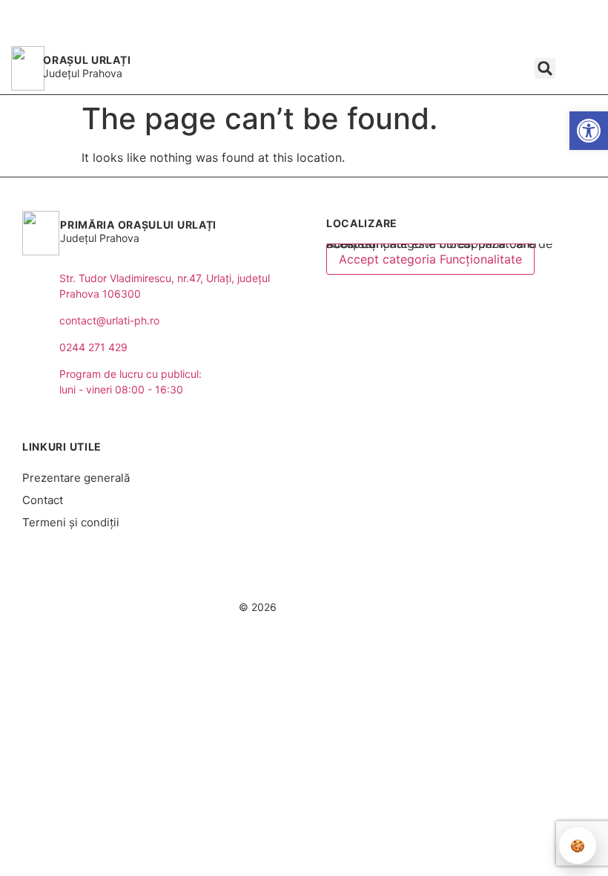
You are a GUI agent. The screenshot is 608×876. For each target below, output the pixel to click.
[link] (588, 130)
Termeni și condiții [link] (70, 522)
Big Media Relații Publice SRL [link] (353, 578)
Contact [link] (42, 500)
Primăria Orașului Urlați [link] (138, 224)
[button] (545, 68)
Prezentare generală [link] (76, 478)
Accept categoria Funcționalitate (430, 259)
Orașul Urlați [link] (86, 59)
